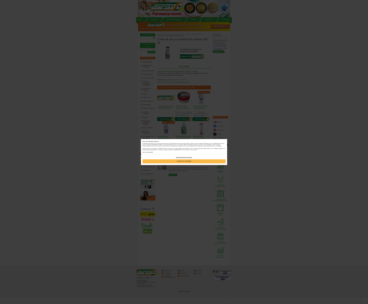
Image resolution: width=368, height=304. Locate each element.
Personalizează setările (184, 157)
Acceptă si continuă (184, 161)
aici (152, 152)
